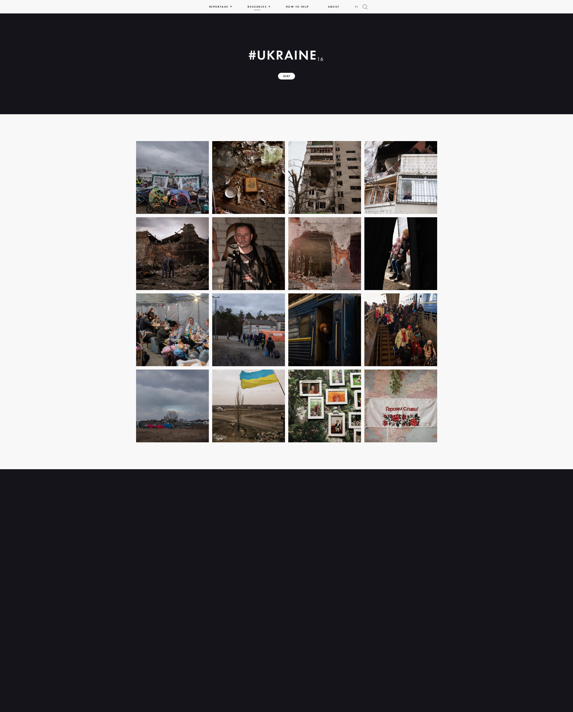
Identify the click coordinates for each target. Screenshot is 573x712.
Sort (286, 76)
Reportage (219, 6)
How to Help (297, 6)
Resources (257, 6)
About (333, 6)
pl (356, 6)
